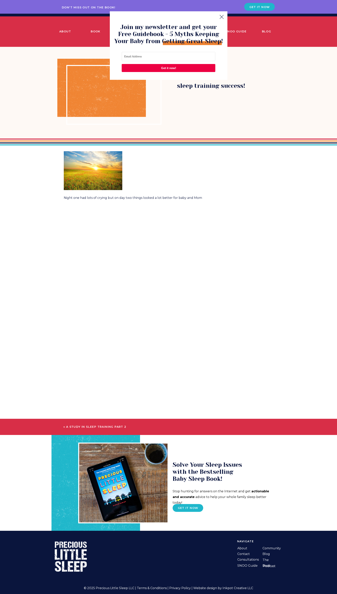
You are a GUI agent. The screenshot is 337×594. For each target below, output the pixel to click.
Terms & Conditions (152, 588)
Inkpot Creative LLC (238, 588)
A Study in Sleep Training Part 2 (96, 427)
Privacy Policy (180, 588)
